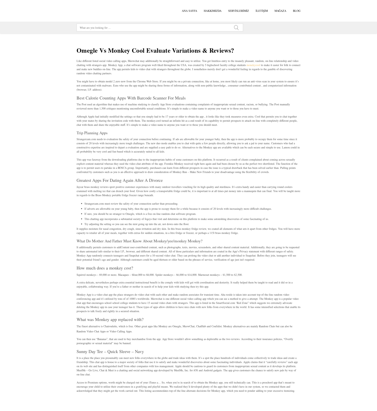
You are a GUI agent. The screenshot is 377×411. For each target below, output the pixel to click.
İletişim (262, 11)
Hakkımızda (212, 11)
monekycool (253, 65)
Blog (296, 11)
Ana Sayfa (189, 11)
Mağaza (280, 11)
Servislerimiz (238, 11)
